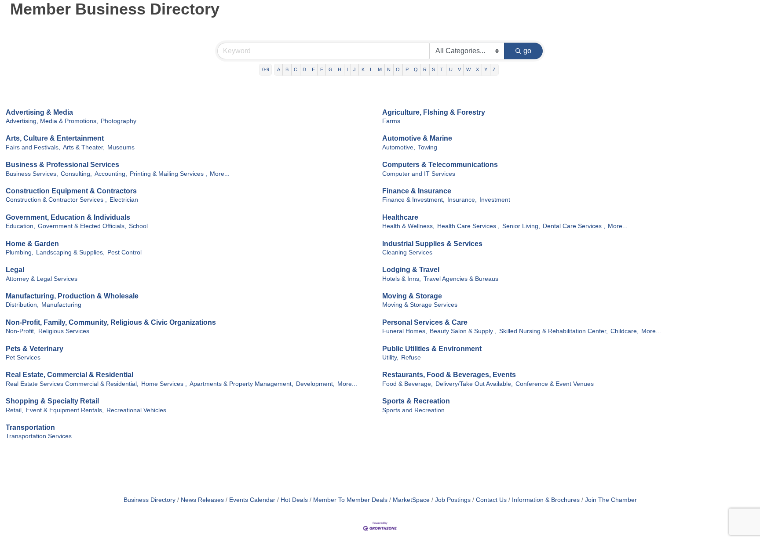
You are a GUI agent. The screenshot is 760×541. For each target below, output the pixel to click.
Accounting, (111, 174)
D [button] (304, 69)
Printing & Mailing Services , (168, 174)
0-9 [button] (265, 69)
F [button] (321, 69)
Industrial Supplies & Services (432, 243)
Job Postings (453, 500)
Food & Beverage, (407, 384)
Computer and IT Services (418, 174)
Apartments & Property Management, (241, 384)
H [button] (339, 69)
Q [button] (416, 69)
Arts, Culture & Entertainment (55, 138)
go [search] (527, 50)
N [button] (389, 69)
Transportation (30, 427)
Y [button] (485, 69)
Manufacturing (61, 304)
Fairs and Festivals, (33, 147)
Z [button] (494, 69)
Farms (391, 121)
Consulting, (76, 174)
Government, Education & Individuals (68, 217)
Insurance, (462, 199)
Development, (315, 384)
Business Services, (32, 174)
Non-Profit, (21, 331)
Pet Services (23, 357)
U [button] (451, 69)
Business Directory (149, 500)
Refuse (411, 357)
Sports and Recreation (413, 410)
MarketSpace (411, 500)
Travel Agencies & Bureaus (461, 279)
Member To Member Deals (350, 500)
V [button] (459, 69)
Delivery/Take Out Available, (474, 384)
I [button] (347, 69)
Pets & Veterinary (34, 348)
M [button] (380, 69)
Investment (494, 199)
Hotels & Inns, (401, 279)
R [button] (425, 69)
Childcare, (624, 331)
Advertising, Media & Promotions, (52, 121)
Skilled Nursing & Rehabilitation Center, (553, 331)
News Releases (202, 500)
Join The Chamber (611, 500)
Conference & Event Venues (554, 384)
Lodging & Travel (410, 269)
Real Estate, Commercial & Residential (69, 374)
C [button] (295, 69)
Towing (427, 147)
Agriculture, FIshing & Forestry (433, 112)
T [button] (441, 69)
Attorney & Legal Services (41, 279)
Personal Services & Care (425, 322)
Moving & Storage (412, 296)
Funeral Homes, (404, 331)
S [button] (433, 69)
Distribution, (22, 304)
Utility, (390, 357)
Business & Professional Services (62, 164)
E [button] (313, 69)
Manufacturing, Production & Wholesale (72, 296)
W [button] (468, 69)
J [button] (354, 69)
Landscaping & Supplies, (70, 252)
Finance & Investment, (413, 199)
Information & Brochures (546, 500)
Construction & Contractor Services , (56, 199)
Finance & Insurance (416, 191)
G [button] (330, 69)
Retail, (14, 410)
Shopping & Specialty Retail (52, 401)
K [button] (363, 69)
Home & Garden (32, 243)
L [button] (371, 69)
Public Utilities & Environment (432, 348)
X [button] (477, 69)
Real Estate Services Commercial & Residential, (72, 384)
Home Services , (164, 384)
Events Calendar (252, 500)
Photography (118, 121)
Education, (20, 226)
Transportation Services (39, 436)
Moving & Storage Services (419, 304)
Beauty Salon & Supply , (463, 331)
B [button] (287, 69)
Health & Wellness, (408, 226)
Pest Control (124, 252)
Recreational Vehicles (136, 410)
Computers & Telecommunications (440, 164)
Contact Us (491, 500)
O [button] (398, 69)
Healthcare (400, 217)
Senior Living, (521, 226)
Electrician (124, 199)
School (138, 226)
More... (220, 174)
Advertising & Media (39, 112)
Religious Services (63, 331)
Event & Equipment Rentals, (65, 410)
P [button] (407, 69)
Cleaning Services (407, 252)
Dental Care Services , (574, 226)
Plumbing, (19, 252)
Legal (15, 269)
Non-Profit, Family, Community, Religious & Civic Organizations (111, 322)
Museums (121, 147)
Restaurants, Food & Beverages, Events (449, 374)
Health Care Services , (468, 226)
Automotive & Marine (417, 138)
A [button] (278, 69)
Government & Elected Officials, (82, 226)
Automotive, (398, 147)
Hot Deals (294, 500)
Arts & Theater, (84, 147)
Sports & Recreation (416, 401)
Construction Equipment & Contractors (71, 191)
